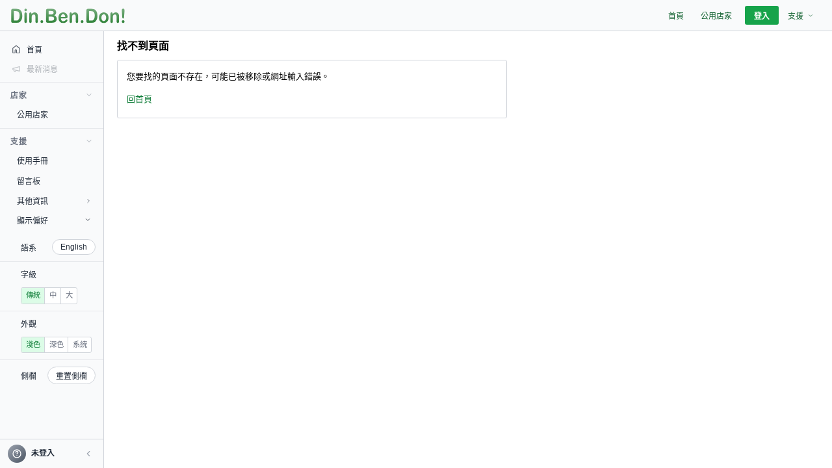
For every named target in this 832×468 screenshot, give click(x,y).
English (73, 247)
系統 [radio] (80, 344)
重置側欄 (71, 376)
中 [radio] (53, 295)
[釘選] (94, 114)
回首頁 (139, 99)
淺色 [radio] (33, 344)
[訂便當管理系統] (67, 15)
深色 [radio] (56, 344)
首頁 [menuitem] (676, 16)
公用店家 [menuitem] (716, 16)
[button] (88, 454)
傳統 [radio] (33, 295)
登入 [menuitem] (762, 16)
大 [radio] (69, 295)
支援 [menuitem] (795, 16)
